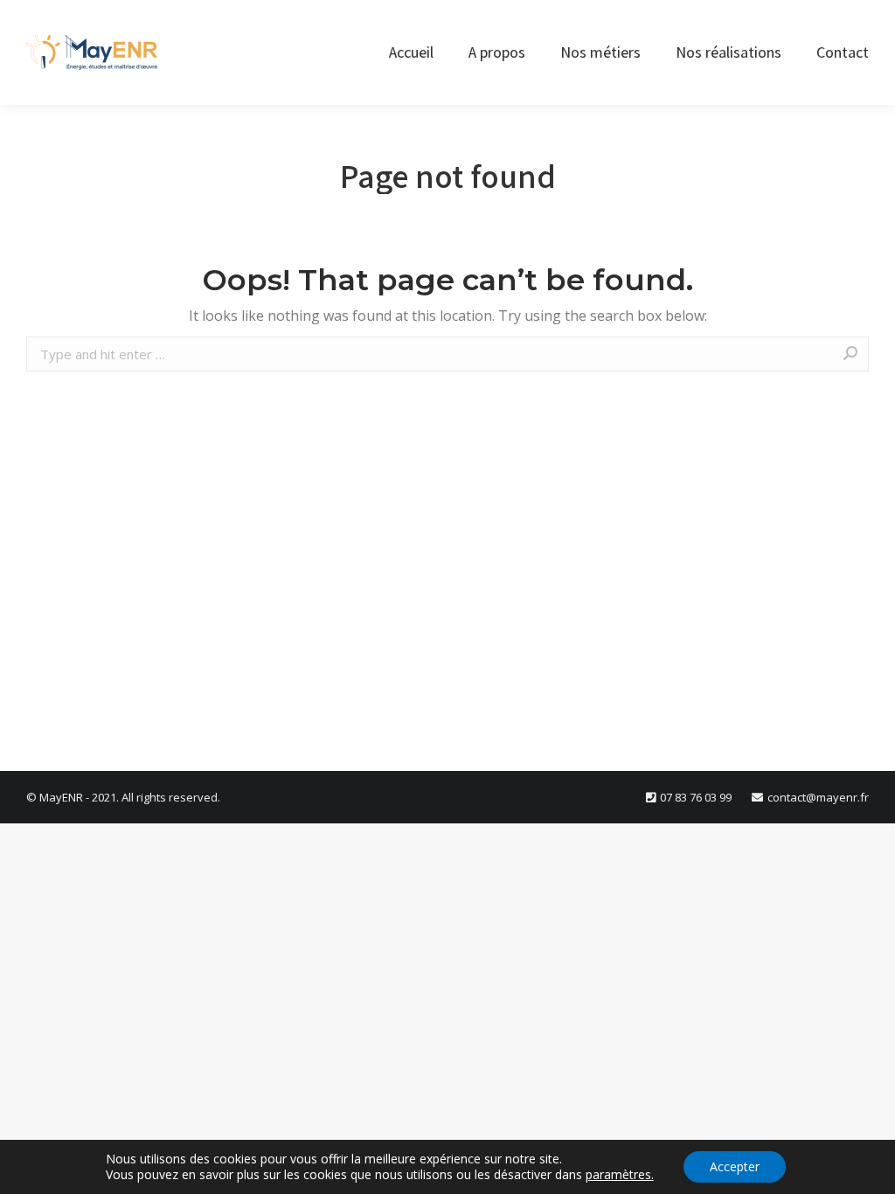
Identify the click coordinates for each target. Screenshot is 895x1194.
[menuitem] (411, 52)
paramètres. (620, 1175)
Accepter (735, 1166)
